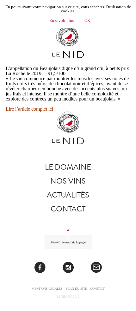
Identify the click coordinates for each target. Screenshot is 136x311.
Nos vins (68, 181)
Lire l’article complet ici (29, 109)
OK (87, 20)
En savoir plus (61, 20)
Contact (68, 209)
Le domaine (68, 167)
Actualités (68, 195)
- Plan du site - (76, 288)
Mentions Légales (47, 288)
